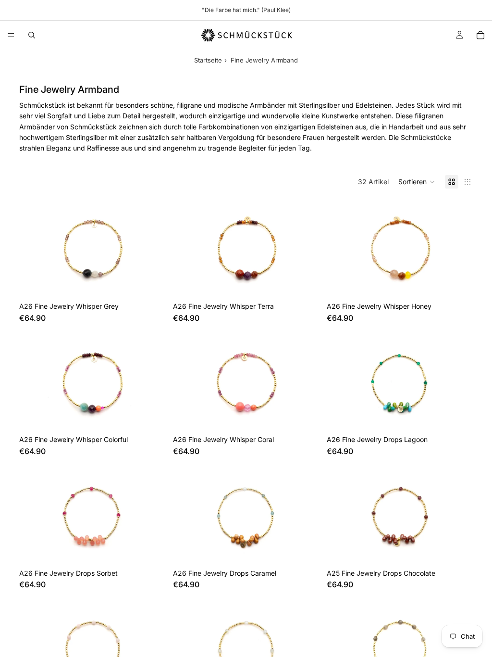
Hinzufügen (158, 282)
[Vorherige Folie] (341, 381)
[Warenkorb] (480, 35)
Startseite (208, 60)
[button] (416, 181)
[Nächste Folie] (458, 381)
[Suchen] (31, 35)
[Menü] (11, 35)
